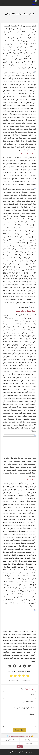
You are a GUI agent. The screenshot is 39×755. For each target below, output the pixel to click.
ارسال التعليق (19, 730)
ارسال (20, 746)
